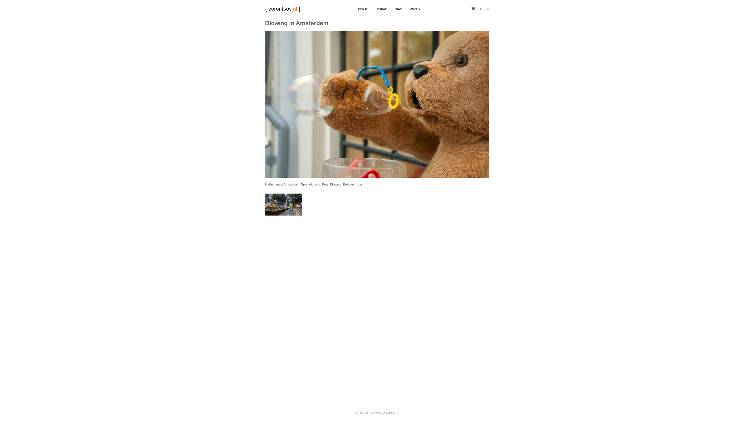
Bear (325, 184)
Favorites (381, 8)
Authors (415, 8)
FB (480, 9)
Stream (362, 8)
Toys (359, 184)
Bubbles (349, 184)
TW (487, 9)
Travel (398, 8)
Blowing (335, 184)
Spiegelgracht (310, 184)
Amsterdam (291, 184)
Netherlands (273, 184)
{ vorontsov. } (282, 9)
